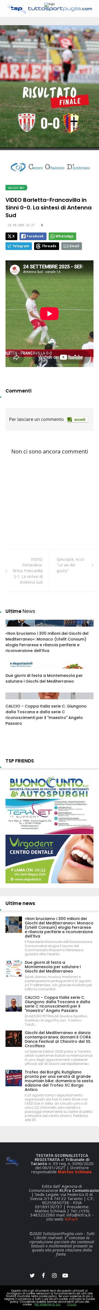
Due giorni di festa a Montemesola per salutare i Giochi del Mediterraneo (44, 678)
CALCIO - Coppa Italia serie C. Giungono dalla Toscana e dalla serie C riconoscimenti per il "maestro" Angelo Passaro (46, 714)
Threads (49, 246)
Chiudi (71, 1304)
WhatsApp (64, 236)
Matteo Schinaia (75, 1171)
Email (74, 246)
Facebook (35, 236)
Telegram (20, 246)
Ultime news (20, 903)
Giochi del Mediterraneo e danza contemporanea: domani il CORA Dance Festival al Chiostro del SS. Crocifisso (58, 1039)
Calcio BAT (16, 187)
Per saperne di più (47, 1304)
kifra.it (71, 1219)
